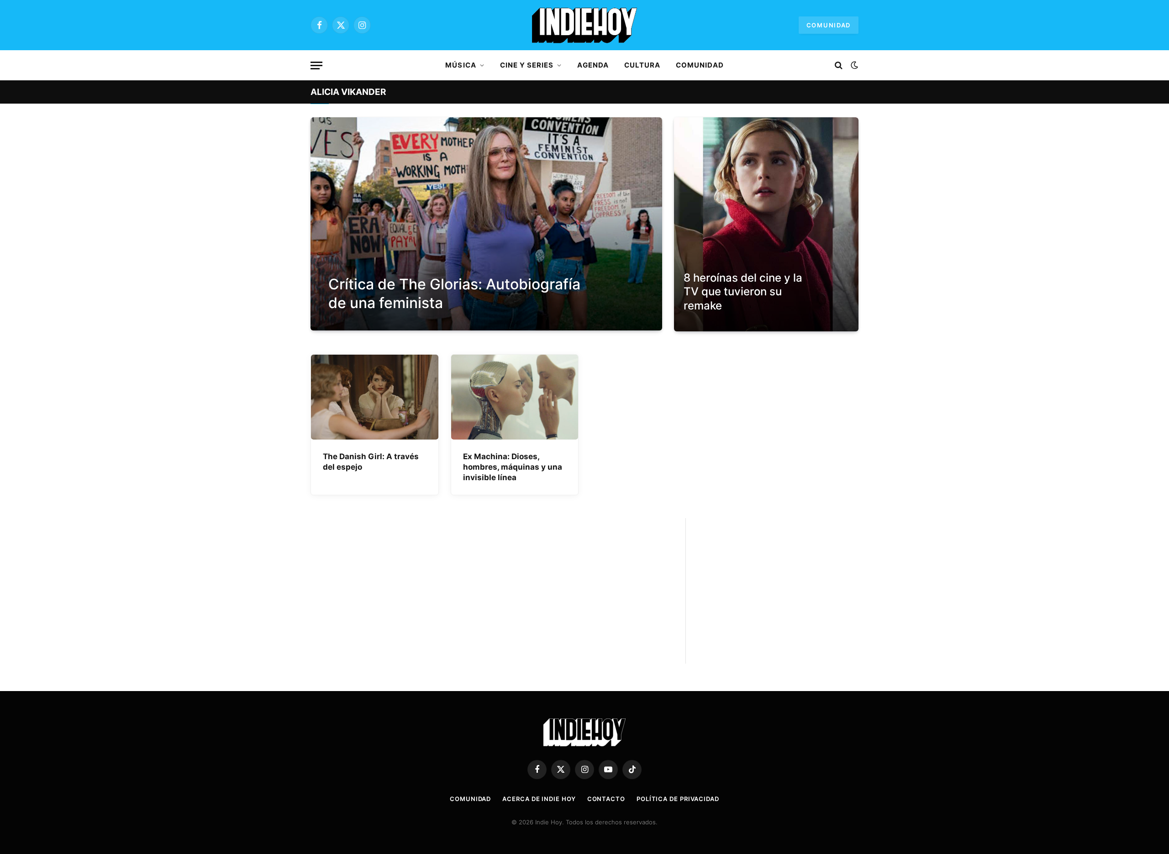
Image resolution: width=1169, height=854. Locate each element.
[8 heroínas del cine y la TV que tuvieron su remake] (766, 224)
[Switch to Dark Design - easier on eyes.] (853, 65)
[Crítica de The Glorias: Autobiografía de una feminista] (486, 223)
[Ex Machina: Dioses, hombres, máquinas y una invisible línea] (515, 397)
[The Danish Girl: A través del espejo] (374, 397)
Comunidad (828, 25)
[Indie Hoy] (584, 25)
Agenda (592, 65)
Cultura (642, 65)
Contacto (606, 798)
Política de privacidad (678, 798)
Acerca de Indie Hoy (538, 798)
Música (460, 65)
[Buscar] (838, 65)
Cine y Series (527, 65)
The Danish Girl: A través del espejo (371, 462)
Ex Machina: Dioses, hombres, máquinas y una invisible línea (512, 467)
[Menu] (316, 65)
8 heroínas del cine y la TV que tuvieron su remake (743, 291)
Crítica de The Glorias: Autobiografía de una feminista (454, 293)
